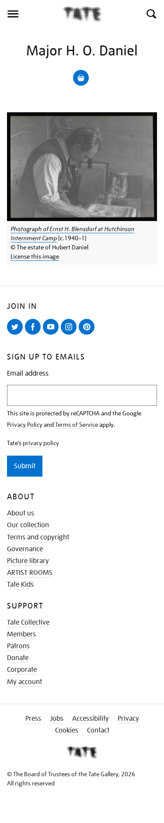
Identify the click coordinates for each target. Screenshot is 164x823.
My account (24, 682)
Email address (28, 374)
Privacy (128, 718)
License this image (34, 256)
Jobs (56, 718)
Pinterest (88, 334)
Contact (98, 730)
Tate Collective (28, 622)
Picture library (28, 561)
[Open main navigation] (31, 14)
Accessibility (90, 718)
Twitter (16, 334)
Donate (17, 658)
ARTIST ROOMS (29, 572)
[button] (151, 14)
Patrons (18, 646)
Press (33, 718)
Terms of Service (76, 425)
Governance (25, 549)
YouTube (52, 334)
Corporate (22, 669)
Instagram (70, 334)
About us (20, 513)
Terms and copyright (38, 537)
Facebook (34, 334)
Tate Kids (20, 584)
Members (21, 634)
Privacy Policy (24, 425)
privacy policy (41, 443)
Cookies (66, 730)
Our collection (28, 525)
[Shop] (81, 78)
